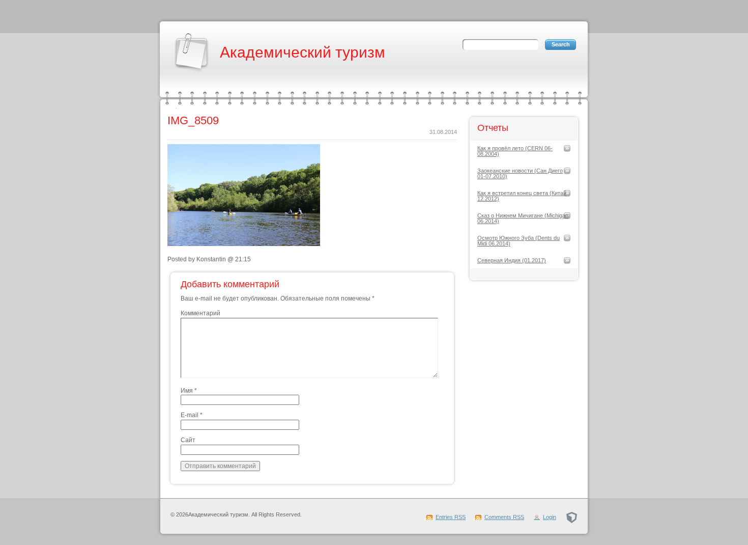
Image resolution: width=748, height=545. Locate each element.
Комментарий (200, 313)
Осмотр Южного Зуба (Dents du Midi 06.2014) (518, 241)
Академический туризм (302, 52)
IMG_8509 (193, 120)
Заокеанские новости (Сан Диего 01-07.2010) (520, 173)
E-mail (192, 415)
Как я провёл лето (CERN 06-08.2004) (515, 151)
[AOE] (572, 517)
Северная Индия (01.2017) (511, 260)
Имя (189, 390)
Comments (504, 517)
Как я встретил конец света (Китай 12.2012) (521, 196)
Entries (451, 517)
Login (549, 517)
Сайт (188, 440)
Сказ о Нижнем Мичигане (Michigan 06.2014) (522, 218)
